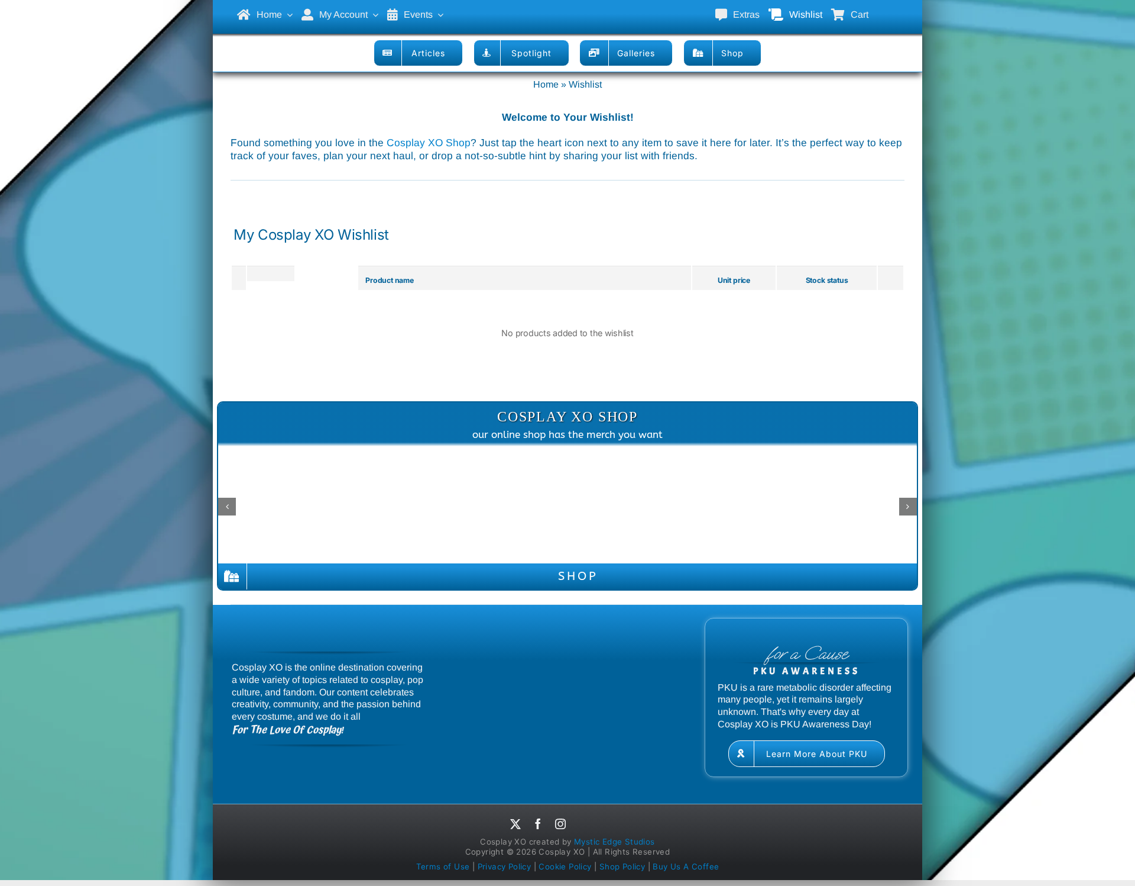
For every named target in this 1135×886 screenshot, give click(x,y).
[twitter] (515, 824)
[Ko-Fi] (614, 826)
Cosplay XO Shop (429, 143)
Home (546, 84)
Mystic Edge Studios (614, 841)
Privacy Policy (504, 866)
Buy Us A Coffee (686, 866)
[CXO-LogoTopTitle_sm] (567, 6)
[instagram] (560, 824)
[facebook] (538, 824)
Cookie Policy (565, 866)
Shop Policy (622, 866)
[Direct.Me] (585, 826)
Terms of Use (443, 866)
